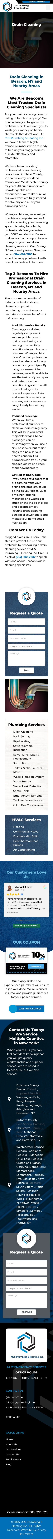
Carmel (36, 1128)
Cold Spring (24, 1124)
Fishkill (32, 1089)
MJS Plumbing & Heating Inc (24, 138)
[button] (48, 7)
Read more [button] (12, 912)
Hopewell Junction (28, 1093)
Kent (19, 1132)
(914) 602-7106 (25, 557)
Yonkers (31, 1206)
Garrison (38, 1124)
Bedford (35, 1182)
